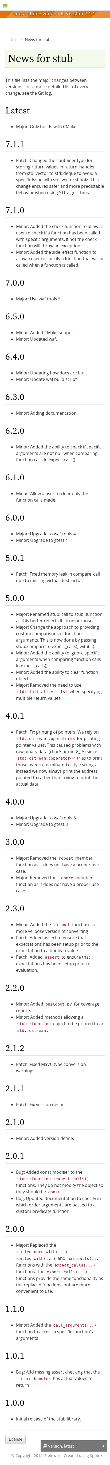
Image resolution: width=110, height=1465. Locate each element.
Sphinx (96, 1455)
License (15, 1439)
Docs (13, 39)
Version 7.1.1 (80, 14)
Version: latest (60, 1446)
